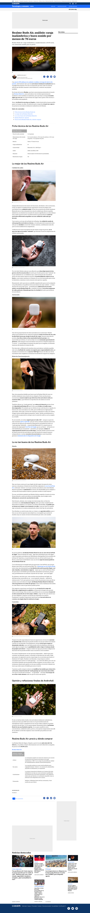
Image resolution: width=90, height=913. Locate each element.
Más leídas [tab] (61, 32)
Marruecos (31, 1)
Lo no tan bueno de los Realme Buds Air (26, 116)
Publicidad (24, 906)
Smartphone (14, 792)
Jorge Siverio (71, 892)
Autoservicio (35, 1)
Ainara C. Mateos (16, 901)
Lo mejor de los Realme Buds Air (24, 114)
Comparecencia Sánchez (66, 1)
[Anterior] (38, 6)
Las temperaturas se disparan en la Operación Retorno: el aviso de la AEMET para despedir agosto (56, 873)
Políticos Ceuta (42, 1)
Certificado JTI (62, 906)
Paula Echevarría (57, 1)
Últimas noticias (73, 6)
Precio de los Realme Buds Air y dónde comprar (28, 119)
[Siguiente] (78, 7)
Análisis (53, 6)
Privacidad (34, 906)
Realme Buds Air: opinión (22, 117)
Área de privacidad (46, 906)
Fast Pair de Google (30, 427)
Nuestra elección (62, 6)
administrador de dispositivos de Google (29, 436)
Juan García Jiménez (38, 874)
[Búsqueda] (70, 3)
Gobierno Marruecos (76, 1)
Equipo (29, 906)
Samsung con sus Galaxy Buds (46, 566)
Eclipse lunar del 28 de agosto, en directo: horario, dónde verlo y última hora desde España (72, 867)
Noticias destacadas (21, 852)
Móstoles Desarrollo (49, 1)
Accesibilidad (55, 906)
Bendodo (17, 1)
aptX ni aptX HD (25, 421)
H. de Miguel (48, 901)
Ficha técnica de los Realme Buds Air (25, 112)
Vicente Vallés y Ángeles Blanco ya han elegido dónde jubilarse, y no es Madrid (72, 888)
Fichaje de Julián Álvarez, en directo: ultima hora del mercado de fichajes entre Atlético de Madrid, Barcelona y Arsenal (39, 868)
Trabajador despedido (23, 1)
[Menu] (76, 3)
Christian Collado (21, 75)
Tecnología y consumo (20, 6)
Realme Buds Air (17, 749)
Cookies (39, 906)
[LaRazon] (20, 3)
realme (32, 6)
